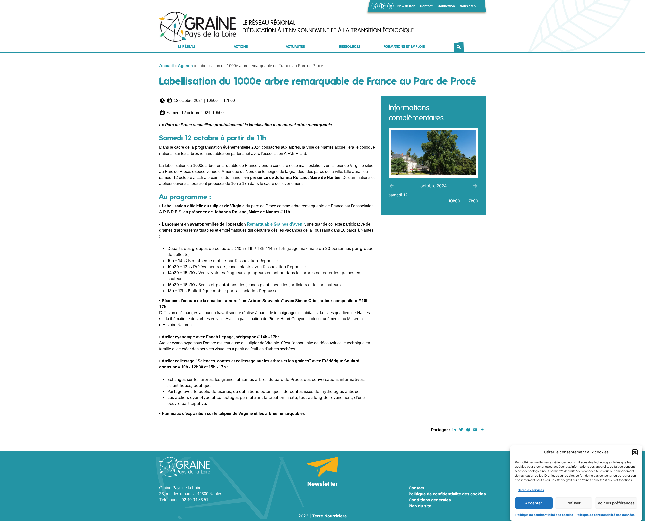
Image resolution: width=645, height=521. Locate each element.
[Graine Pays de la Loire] (197, 27)
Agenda (185, 66)
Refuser (573, 503)
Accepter (533, 503)
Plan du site (420, 505)
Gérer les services (531, 490)
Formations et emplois (404, 47)
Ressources (349, 47)
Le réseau (186, 47)
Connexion (446, 6)
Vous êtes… (469, 6)
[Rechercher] (459, 47)
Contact (426, 6)
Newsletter (406, 6)
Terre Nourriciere (329, 515)
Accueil (166, 66)
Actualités (295, 47)
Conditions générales (430, 499)
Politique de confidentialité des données (605, 514)
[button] (634, 452)
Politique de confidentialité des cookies (544, 514)
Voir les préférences (616, 503)
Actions (241, 47)
